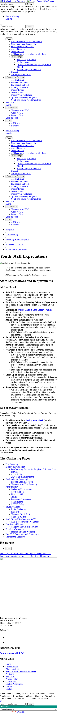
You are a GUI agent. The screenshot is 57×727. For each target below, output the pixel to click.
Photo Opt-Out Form (9, 553)
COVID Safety (17, 504)
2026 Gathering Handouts (22, 477)
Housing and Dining (14, 524)
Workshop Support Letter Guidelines (35, 553)
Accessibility (16, 474)
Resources (10, 676)
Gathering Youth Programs (17, 239)
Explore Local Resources (22, 482)
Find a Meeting (12, 16)
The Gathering (12, 234)
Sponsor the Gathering (15, 537)
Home (8, 664)
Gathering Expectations (21, 489)
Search (30, 4)
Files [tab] (9, 549)
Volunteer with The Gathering (24, 484)
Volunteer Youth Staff (15, 244)
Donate (9, 19)
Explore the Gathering (15, 467)
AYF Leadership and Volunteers (25, 522)
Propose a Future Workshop (23, 532)
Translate (20, 712)
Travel (14, 497)
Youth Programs (13, 507)
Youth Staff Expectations (16, 249)
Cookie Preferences (14, 684)
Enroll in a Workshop (15, 529)
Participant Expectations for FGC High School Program (24, 556)
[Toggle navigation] (1, 24)
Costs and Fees (17, 492)
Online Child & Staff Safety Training (35, 310)
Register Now (12, 487)
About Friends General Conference (21, 671)
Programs (10, 229)
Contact (9, 689)
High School (16, 512)
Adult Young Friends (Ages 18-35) (21, 519)
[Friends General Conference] (40, 1)
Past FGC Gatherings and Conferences (22, 534)
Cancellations (17, 502)
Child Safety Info (18, 517)
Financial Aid (17, 494)
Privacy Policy (12, 679)
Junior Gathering (18, 509)
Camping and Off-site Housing (24, 527)
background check (34, 420)
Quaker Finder (12, 666)
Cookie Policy (12, 681)
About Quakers (12, 669)
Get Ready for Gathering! (17, 479)
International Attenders (21, 499)
